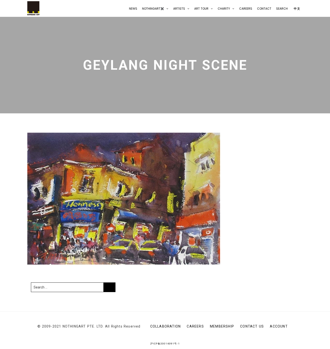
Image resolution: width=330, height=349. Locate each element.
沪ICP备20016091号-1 (165, 343)
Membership (222, 326)
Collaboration (165, 326)
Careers (245, 9)
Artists (179, 9)
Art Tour (201, 9)
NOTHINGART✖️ (153, 9)
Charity (224, 9)
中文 (297, 9)
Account (278, 326)
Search (282, 9)
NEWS (133, 9)
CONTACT (264, 9)
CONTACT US (252, 326)
